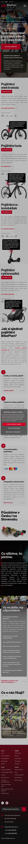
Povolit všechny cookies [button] (14, 424)
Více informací (12, 420)
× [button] (25, 411)
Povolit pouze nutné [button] (14, 428)
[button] (14, 432)
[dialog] (14, 422)
